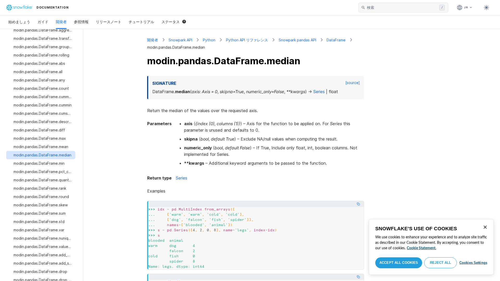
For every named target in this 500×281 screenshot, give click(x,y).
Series (181, 178)
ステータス (170, 22)
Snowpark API (180, 40)
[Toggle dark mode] (486, 7)
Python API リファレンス (247, 40)
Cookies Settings (473, 263)
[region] (431, 247)
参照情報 (81, 22)
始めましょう (19, 22)
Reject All (440, 263)
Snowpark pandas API (297, 40)
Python (209, 40)
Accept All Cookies (398, 263)
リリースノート (108, 22)
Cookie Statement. (421, 248)
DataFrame (336, 40)
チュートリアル (141, 22)
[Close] (485, 227)
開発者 (61, 22)
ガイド (43, 22)
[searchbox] (402, 7)
